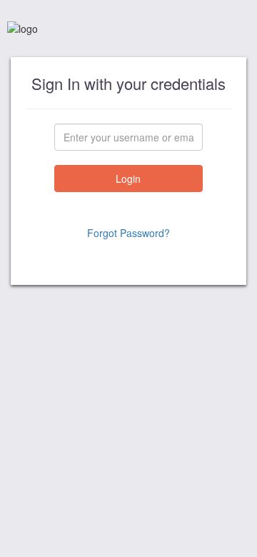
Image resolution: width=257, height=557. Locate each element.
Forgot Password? (128, 233)
